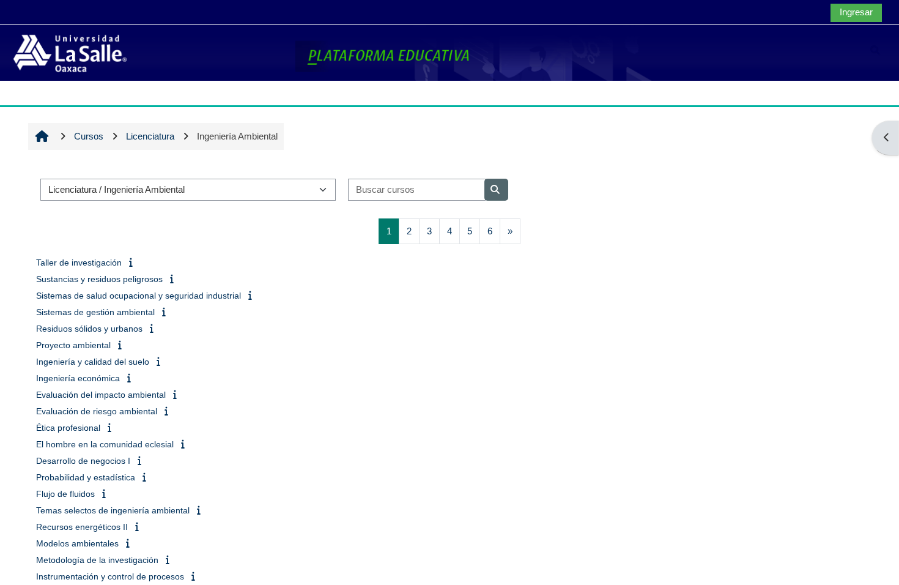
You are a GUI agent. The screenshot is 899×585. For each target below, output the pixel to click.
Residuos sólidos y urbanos (89, 328)
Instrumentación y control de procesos (110, 576)
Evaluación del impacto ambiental (101, 395)
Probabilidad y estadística (85, 477)
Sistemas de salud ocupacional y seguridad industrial (138, 295)
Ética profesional (68, 428)
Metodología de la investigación (97, 560)
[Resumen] (132, 262)
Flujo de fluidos (65, 494)
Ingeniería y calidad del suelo (92, 362)
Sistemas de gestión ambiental (95, 312)
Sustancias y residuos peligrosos (99, 279)
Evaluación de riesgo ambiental (96, 411)
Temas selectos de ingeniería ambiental (113, 510)
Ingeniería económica (78, 378)
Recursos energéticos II (82, 527)
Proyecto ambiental (73, 345)
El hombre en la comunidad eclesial (105, 444)
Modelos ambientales (77, 543)
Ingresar (856, 12)
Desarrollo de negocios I (83, 461)
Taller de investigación (79, 262)
